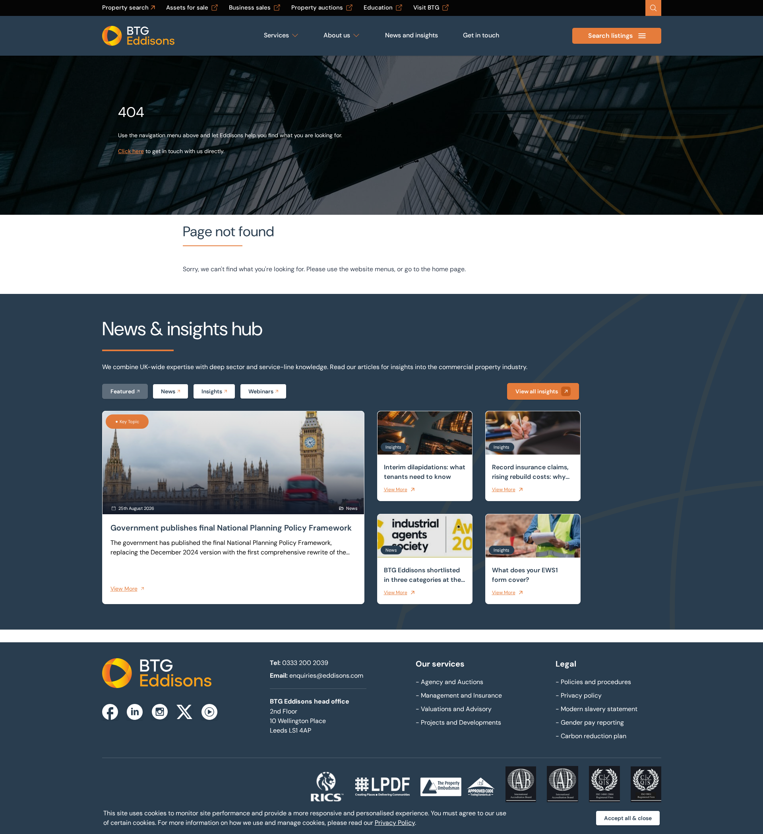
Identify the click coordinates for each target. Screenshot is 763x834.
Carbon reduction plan (591, 736)
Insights (211, 391)
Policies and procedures (593, 682)
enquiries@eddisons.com (326, 675)
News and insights (411, 35)
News (168, 391)
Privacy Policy (395, 822)
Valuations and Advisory (454, 709)
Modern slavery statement (596, 709)
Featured (122, 391)
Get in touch (481, 35)
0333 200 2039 (305, 663)
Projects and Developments (458, 722)
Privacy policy (579, 695)
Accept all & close (628, 818)
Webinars (260, 391)
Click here (131, 151)
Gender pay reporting (590, 722)
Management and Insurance (459, 695)
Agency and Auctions (449, 682)
